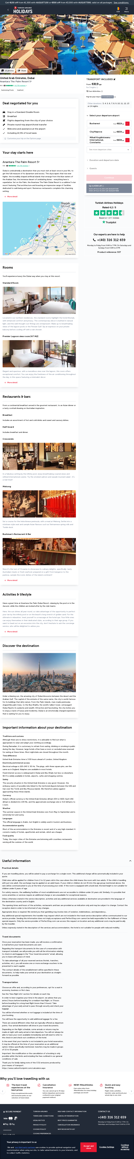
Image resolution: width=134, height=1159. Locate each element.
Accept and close (89, 1147)
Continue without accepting (125, 1147)
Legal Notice (39, 1120)
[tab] (109, 116)
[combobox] (89, 149)
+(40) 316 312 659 (111, 240)
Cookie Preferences (42, 1133)
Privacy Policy (39, 1125)
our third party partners (25, 1147)
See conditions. (121, 2)
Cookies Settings (106, 1147)
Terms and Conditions (43, 1116)
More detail (12, 196)
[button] (39, 196)
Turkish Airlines (40, 1111)
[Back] (8, 10)
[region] (67, 1147)
